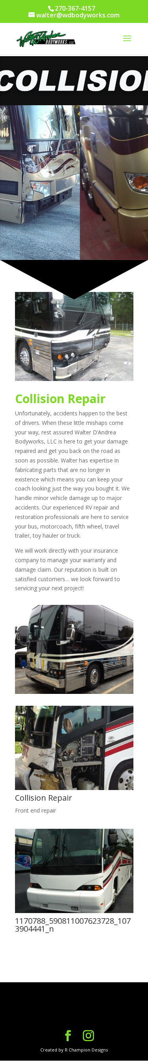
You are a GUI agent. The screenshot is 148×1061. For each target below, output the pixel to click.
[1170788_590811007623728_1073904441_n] (74, 911)
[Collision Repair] (74, 788)
